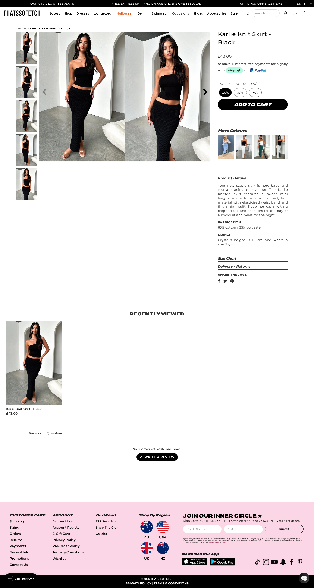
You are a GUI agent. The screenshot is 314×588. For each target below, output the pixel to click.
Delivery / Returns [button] (234, 266)
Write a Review (160, 458)
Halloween (125, 13)
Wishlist (59, 558)
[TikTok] (257, 563)
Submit (284, 529)
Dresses (83, 13)
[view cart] (304, 13)
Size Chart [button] (227, 259)
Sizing (14, 527)
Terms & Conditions (68, 552)
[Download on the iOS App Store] (194, 564)
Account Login (64, 521)
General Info (19, 552)
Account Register (67, 527)
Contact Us (19, 565)
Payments (18, 546)
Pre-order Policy (66, 546)
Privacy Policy (64, 540)
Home (22, 28)
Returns (16, 540)
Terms (223, 542)
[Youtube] (274, 563)
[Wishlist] (295, 13)
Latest (55, 13)
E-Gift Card (61, 534)
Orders (15, 534)
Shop (68, 13)
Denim (142, 13)
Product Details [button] (232, 178)
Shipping (17, 521)
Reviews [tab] (35, 434)
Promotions (19, 558)
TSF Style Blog (107, 521)
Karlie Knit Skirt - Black (50, 28)
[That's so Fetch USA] (163, 527)
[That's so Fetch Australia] (147, 527)
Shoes (198, 13)
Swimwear (160, 13)
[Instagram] (266, 563)
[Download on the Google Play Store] (222, 564)
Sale (234, 13)
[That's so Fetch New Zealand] (163, 548)
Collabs (101, 534)
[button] (285, 12)
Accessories (216, 13)
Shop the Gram (108, 527)
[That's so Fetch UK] (147, 548)
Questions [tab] (55, 434)
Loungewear (103, 13)
